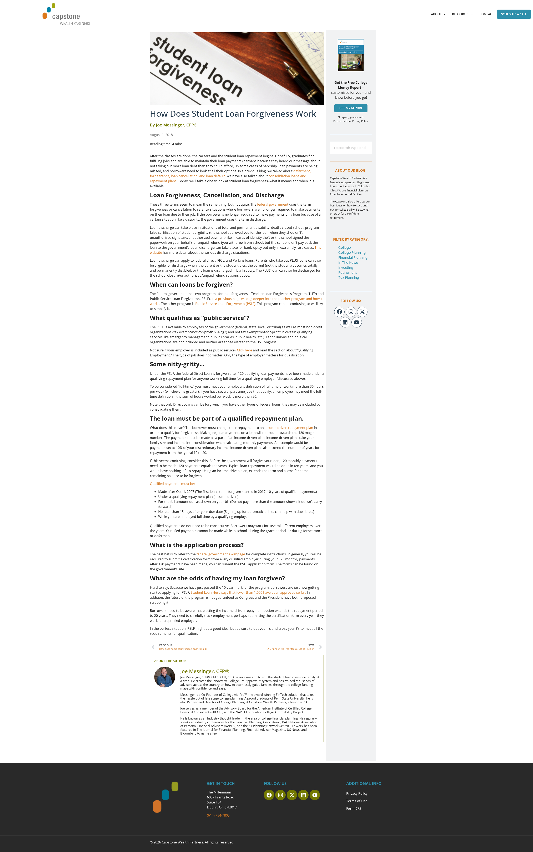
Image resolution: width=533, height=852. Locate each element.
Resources (460, 14)
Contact (486, 14)
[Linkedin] (345, 322)
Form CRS (353, 808)
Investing (345, 267)
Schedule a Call (514, 14)
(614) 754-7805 (218, 815)
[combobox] (351, 148)
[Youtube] (356, 322)
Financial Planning (352, 257)
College (344, 247)
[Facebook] (339, 312)
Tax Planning (348, 277)
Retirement (347, 272)
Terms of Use (356, 801)
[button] (438, 14)
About (436, 14)
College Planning (352, 252)
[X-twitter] (362, 312)
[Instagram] (351, 312)
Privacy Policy (356, 793)
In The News (348, 262)
